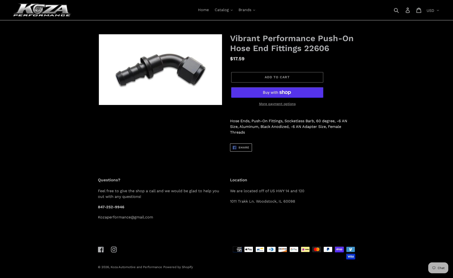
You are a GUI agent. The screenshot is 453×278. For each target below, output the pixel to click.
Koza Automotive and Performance (136, 267)
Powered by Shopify (178, 267)
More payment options (277, 104)
